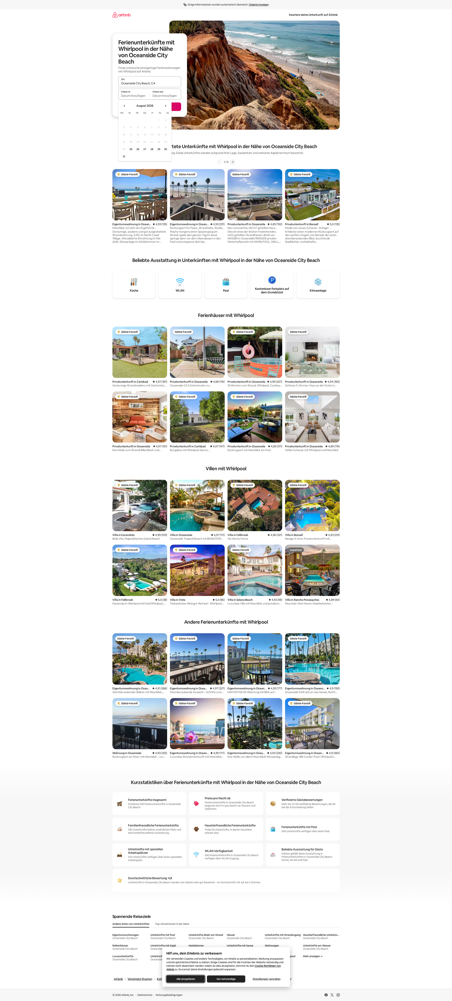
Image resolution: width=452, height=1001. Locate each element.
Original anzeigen (259, 4)
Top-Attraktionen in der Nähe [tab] (172, 924)
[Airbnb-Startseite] (121, 14)
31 (124, 156)
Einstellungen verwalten (266, 979)
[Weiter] (233, 162)
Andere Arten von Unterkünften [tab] (130, 924)
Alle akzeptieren (185, 979)
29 (158, 149)
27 (144, 149)
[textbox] (134, 96)
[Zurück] (219, 162)
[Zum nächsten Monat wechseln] (165, 106)
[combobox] (149, 83)
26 (137, 149)
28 (151, 149)
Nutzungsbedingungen (169, 995)
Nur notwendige (226, 979)
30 (165, 149)
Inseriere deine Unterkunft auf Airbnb (313, 15)
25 (130, 149)
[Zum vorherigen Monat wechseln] (124, 106)
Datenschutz (144, 995)
